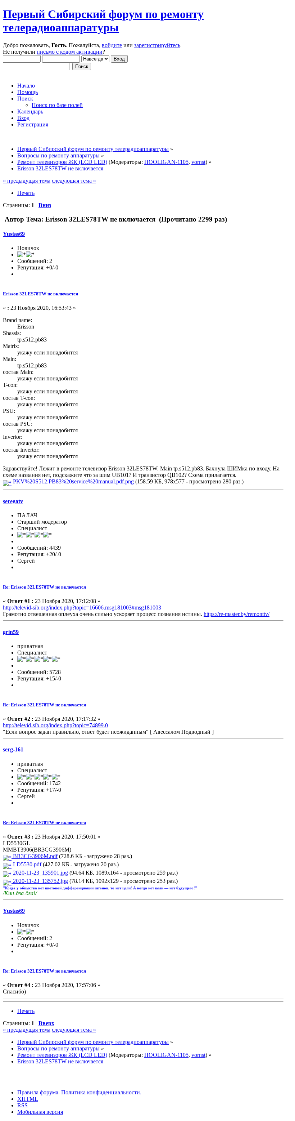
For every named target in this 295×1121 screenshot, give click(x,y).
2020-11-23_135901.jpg (40, 873)
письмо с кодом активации (70, 52)
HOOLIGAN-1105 (166, 162)
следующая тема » (74, 181)
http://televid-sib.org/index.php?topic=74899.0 (55, 725)
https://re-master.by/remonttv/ (236, 614)
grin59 (11, 632)
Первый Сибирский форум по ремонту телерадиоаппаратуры (103, 21)
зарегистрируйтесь (157, 45)
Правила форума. (38, 1092)
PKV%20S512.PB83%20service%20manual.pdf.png (73, 481)
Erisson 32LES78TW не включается (40, 293)
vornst (198, 162)
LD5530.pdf (26, 864)
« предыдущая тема (26, 181)
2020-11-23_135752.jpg (40, 881)
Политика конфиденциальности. (100, 1092)
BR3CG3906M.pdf (35, 856)
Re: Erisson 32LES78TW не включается (44, 587)
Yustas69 (14, 234)
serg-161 (13, 749)
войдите (112, 45)
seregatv (13, 501)
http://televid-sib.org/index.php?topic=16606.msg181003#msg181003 (82, 607)
